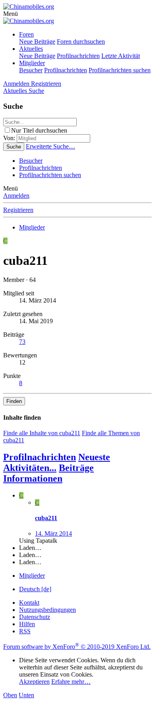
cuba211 (46, 518)
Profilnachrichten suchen (120, 70)
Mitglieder (32, 63)
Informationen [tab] (32, 478)
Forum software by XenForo (77, 646)
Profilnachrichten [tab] (39, 457)
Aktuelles (31, 48)
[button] (10, 13)
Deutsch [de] (35, 589)
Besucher (31, 70)
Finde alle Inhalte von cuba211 (41, 433)
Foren (26, 34)
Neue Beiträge (37, 41)
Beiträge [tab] (76, 468)
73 (22, 341)
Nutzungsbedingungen (47, 609)
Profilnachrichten (78, 55)
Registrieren (18, 209)
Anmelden (16, 195)
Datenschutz (34, 616)
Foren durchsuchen (81, 41)
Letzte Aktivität (120, 55)
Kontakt (29, 602)
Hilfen (27, 624)
